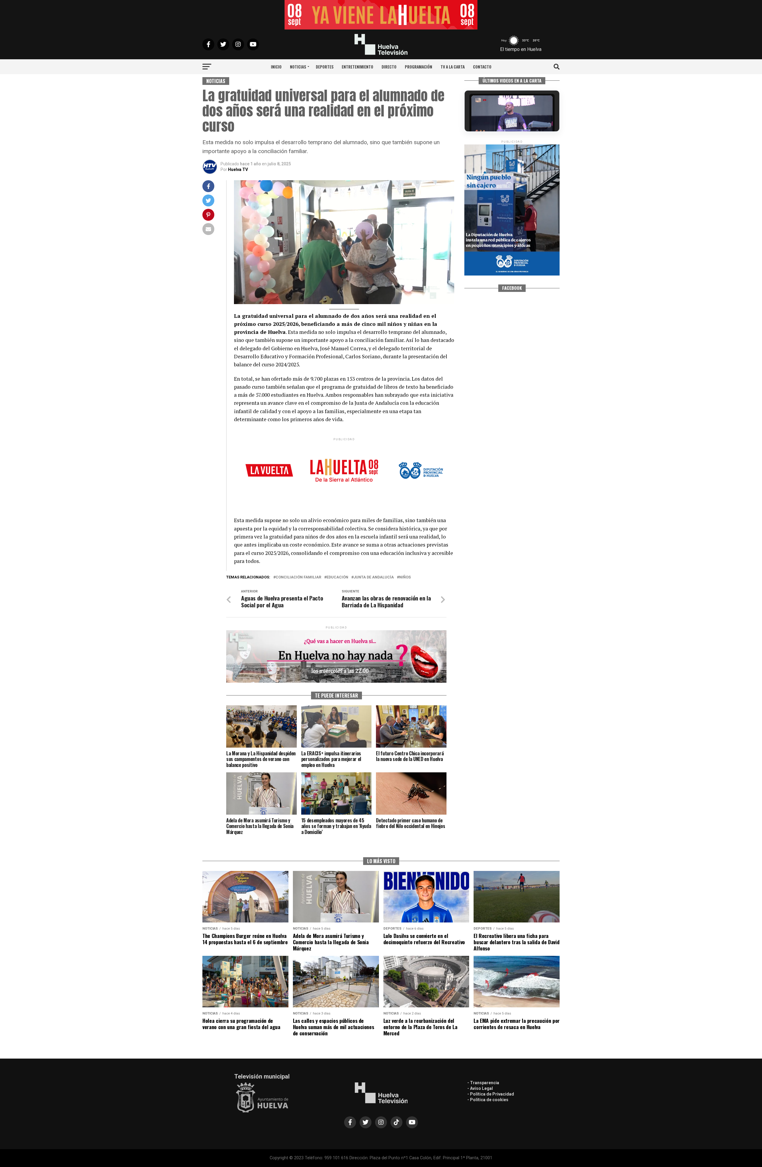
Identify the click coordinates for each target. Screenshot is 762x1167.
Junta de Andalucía (374, 577)
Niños (405, 577)
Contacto (482, 66)
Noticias (298, 66)
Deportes (324, 66)
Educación (337, 577)
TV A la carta (453, 66)
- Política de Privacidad (490, 1094)
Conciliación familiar (298, 577)
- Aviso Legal (480, 1088)
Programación (418, 66)
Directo (389, 66)
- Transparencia (483, 1083)
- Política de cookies (487, 1100)
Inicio (276, 66)
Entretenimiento (357, 66)
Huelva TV (238, 169)
